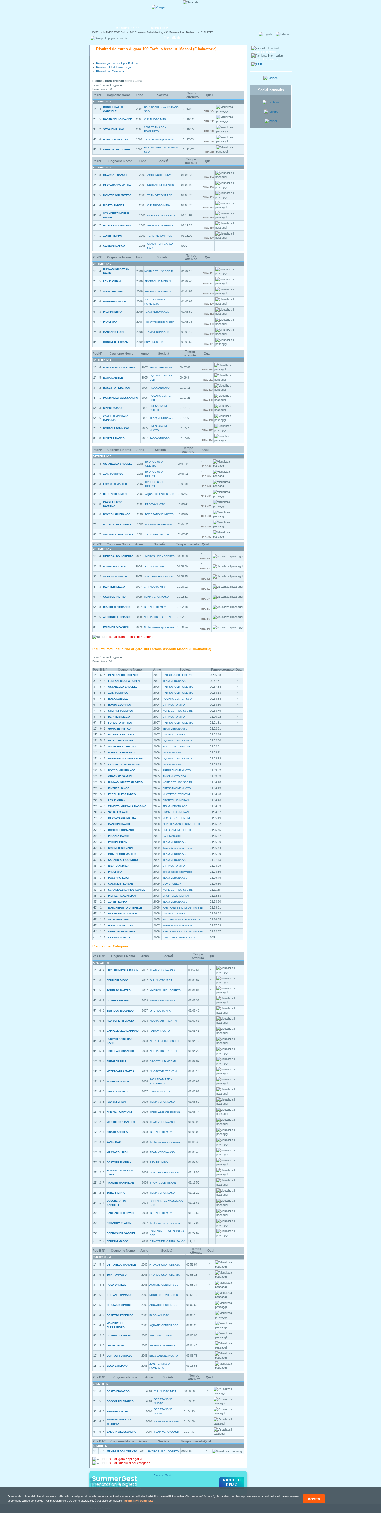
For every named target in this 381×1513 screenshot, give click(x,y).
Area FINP (159, 28)
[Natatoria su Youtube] (271, 111)
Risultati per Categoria (110, 71)
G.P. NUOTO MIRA (155, 119)
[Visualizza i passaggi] (229, 109)
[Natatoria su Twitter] (271, 120)
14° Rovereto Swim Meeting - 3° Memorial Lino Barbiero (163, 32)
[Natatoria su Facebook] (271, 102)
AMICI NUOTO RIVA (159, 175)
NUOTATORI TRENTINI (161, 185)
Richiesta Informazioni (264, 59)
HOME (95, 32)
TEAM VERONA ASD (159, 195)
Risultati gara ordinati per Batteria (117, 63)
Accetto (314, 1499)
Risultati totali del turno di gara (114, 67)
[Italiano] (284, 34)
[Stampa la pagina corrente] (109, 38)
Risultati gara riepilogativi (124, 1459)
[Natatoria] (109, 12)
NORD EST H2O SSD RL (162, 215)
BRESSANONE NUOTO (159, 514)
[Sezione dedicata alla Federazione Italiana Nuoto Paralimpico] (256, 64)
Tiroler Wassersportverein (159, 139)
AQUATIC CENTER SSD (159, 494)
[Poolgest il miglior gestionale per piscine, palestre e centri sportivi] (159, 7)
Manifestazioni (128, 28)
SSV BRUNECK (153, 342)
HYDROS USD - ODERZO (159, 556)
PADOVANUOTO (160, 387)
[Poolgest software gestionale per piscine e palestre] (270, 77)
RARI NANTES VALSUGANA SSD (183, 907)
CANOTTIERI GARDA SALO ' (180, 937)
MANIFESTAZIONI (114, 32)
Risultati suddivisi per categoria (128, 1463)
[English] (267, 34)
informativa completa (138, 1500)
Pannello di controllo (263, 51)
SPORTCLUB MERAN (160, 225)
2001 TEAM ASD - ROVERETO (181, 824)
